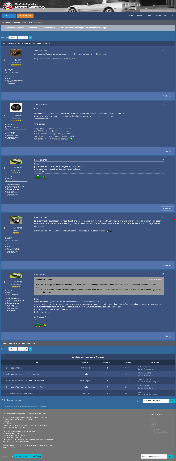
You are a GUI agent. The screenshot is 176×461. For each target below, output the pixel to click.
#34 (163, 217)
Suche (148, 16)
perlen (151, 369)
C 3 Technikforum (48, 28)
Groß (27, 456)
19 (107, 380)
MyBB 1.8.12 (15, 445)
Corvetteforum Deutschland (14, 28)
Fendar (85, 374)
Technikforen (33, 28)
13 (107, 387)
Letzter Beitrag (143, 369)
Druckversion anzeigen (13, 400)
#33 (163, 160)
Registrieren (25, 16)
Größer (37, 456)
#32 (163, 104)
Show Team (156, 429)
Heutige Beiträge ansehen (32, 22)
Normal (18, 456)
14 (107, 368)
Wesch (18, 115)
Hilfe (172, 16)
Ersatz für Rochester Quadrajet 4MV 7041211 (25, 380)
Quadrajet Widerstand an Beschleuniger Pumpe (26, 387)
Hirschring (85, 368)
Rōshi (5, 447)
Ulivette (18, 167)
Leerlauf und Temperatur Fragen (19, 393)
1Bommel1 (18, 227)
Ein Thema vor (28, 343)
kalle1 (18, 59)
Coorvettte (85, 393)
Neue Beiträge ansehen (11, 22)
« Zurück (13, 38)
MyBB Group (32, 445)
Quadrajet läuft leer (14, 368)
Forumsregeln (160, 16)
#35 (163, 274)
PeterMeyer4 (85, 380)
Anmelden (9, 16)
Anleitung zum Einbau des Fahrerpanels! (22, 374)
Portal (131, 16)
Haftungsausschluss (159, 432)
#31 (163, 50)
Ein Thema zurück (12, 343)
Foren (139, 16)
